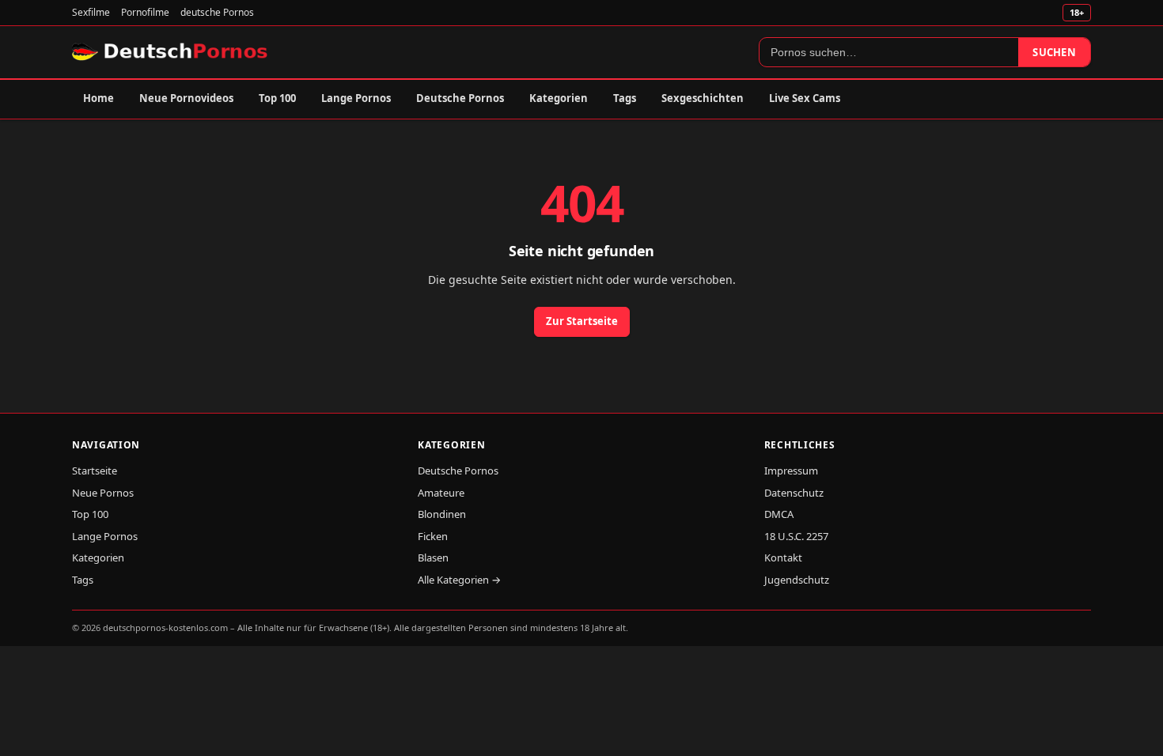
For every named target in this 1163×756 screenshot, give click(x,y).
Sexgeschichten (702, 98)
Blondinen (442, 514)
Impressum (791, 470)
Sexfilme (91, 12)
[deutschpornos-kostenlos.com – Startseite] (171, 52)
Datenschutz (794, 493)
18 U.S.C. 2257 (796, 536)
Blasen (433, 557)
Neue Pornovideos (186, 98)
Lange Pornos (356, 98)
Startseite (94, 470)
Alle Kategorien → (459, 580)
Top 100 (277, 98)
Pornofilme (145, 12)
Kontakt (783, 557)
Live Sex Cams (804, 98)
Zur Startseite (582, 321)
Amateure (441, 493)
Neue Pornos (103, 493)
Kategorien (558, 98)
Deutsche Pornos (460, 98)
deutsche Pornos (217, 12)
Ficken (433, 536)
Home (98, 98)
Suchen (1054, 52)
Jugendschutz (796, 580)
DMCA (779, 514)
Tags (624, 98)
